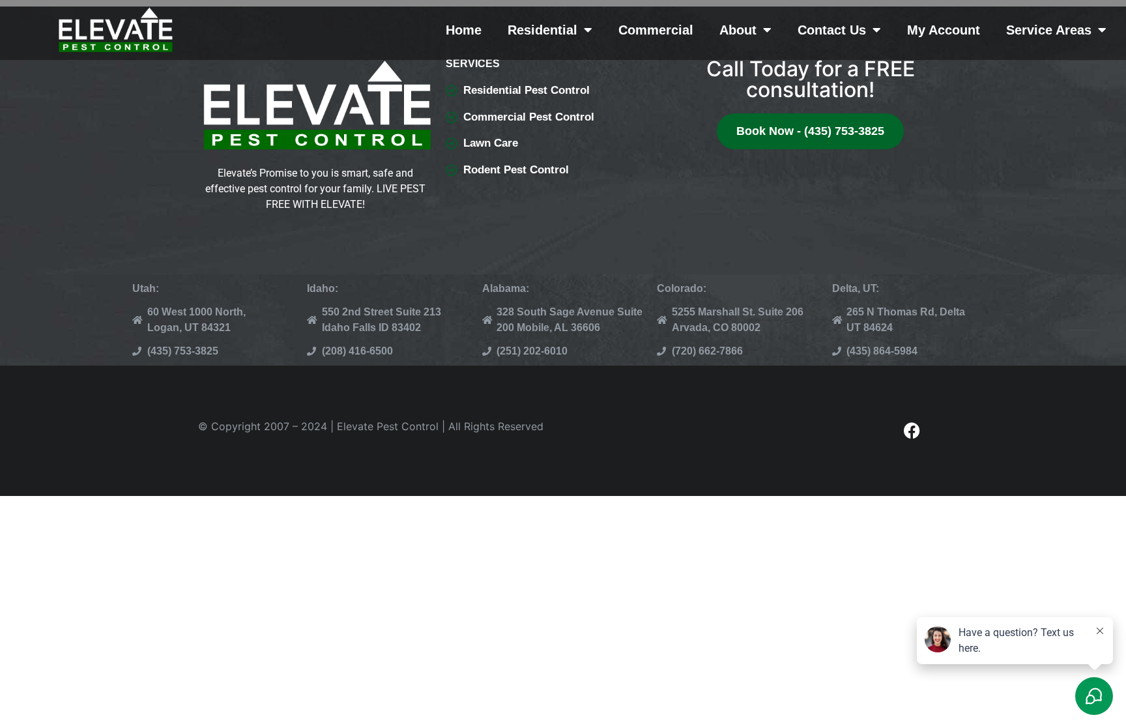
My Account (943, 30)
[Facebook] (911, 431)
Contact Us (832, 30)
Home (464, 30)
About (738, 30)
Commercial (655, 30)
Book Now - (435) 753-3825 (810, 131)
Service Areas (1048, 30)
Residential (542, 30)
